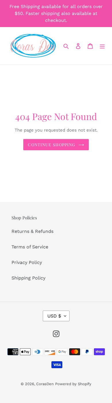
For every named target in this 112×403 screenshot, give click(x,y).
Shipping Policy (28, 278)
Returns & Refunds (32, 231)
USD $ (54, 316)
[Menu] (102, 45)
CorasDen (45, 384)
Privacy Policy (26, 262)
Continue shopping (51, 144)
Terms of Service (29, 247)
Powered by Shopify (73, 384)
